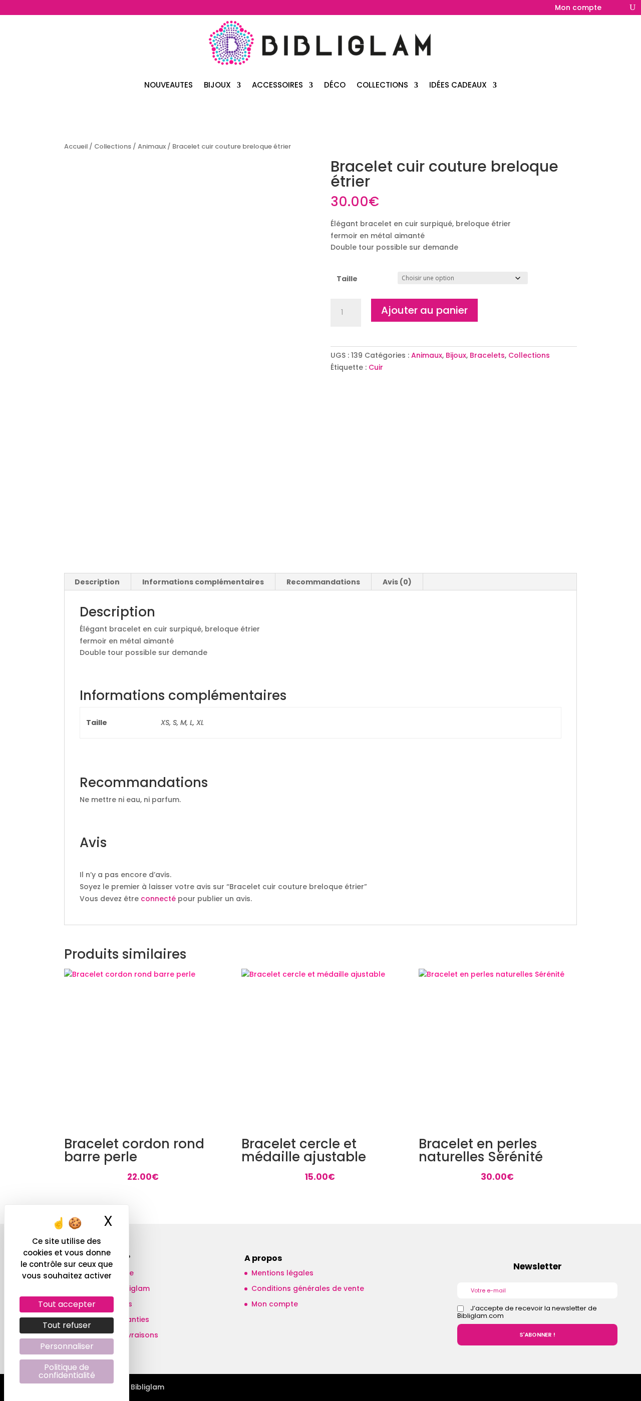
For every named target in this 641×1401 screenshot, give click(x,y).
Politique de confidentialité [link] (67, 1371)
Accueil (76, 146)
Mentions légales (282, 1273)
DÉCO (335, 85)
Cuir (376, 367)
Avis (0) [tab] (397, 582)
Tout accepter (67, 1304)
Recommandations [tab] (323, 582)
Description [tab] (97, 582)
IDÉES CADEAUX (458, 85)
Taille (347, 279)
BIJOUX (217, 85)
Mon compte (578, 8)
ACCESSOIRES (277, 85)
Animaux (152, 146)
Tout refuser (67, 1325)
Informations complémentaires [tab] (203, 582)
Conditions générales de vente (307, 1288)
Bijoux (456, 355)
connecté (158, 899)
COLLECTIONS (382, 85)
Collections (112, 146)
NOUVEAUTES (168, 85)
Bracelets (487, 355)
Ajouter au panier (424, 310)
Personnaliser (67, 1346)
